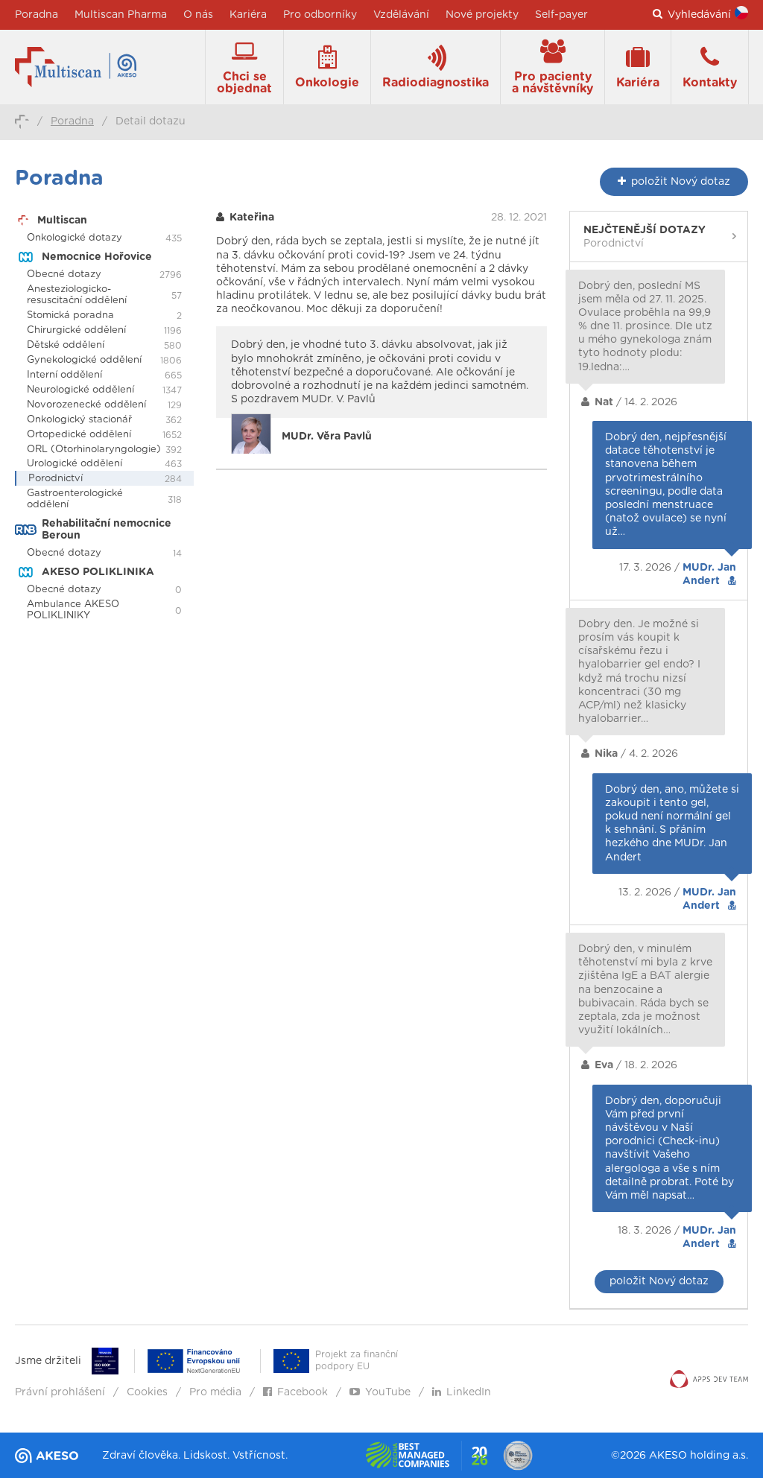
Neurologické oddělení (80, 390)
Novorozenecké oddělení (86, 405)
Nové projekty (482, 15)
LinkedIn (468, 1392)
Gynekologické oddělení (84, 360)
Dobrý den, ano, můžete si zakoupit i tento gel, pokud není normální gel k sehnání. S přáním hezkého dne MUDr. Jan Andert (672, 823)
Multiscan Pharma (121, 15)
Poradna (36, 15)
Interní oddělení (64, 375)
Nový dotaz (680, 182)
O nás (198, 15)
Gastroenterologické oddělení (75, 499)
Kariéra (248, 15)
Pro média (215, 1392)
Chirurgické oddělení (76, 330)
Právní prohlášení (60, 1392)
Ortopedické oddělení (79, 435)
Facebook (302, 1392)
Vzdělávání (401, 15)
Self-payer (561, 15)
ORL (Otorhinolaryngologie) (94, 449)
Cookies (147, 1392)
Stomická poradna (70, 315)
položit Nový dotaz (659, 1281)
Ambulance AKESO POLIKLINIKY (73, 610)
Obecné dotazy (64, 274)
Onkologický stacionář (79, 420)
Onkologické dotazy (74, 238)
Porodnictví (55, 478)
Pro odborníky (320, 15)
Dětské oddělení (65, 345)
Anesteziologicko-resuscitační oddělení (77, 295)
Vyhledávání (699, 15)
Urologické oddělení (74, 464)
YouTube (388, 1392)
